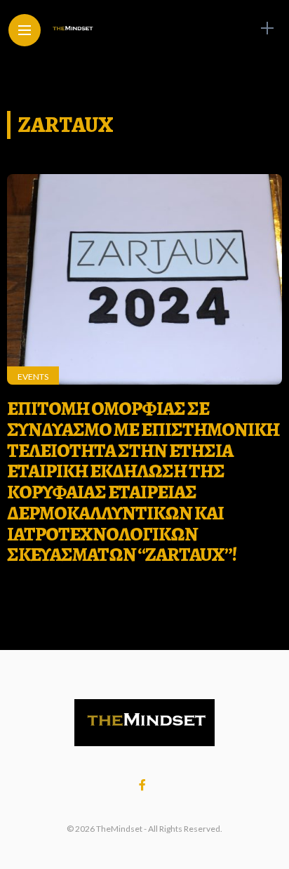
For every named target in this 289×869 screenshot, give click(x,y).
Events (33, 376)
